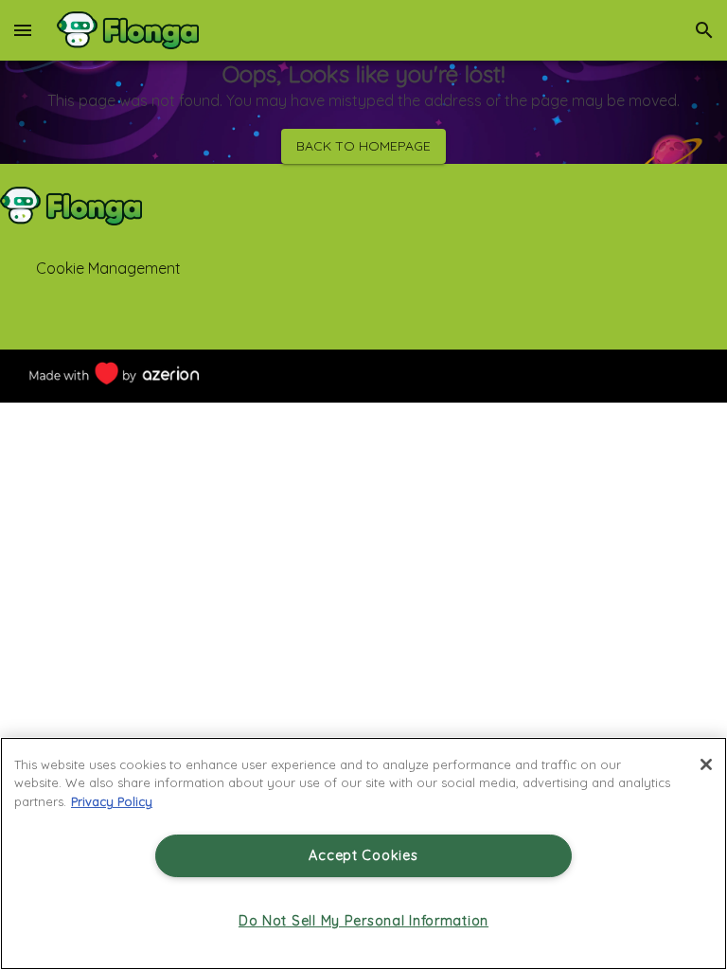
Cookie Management (108, 268)
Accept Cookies (363, 855)
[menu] (23, 30)
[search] (704, 30)
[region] (363, 853)
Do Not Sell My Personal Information (363, 920)
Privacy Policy (111, 801)
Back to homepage (363, 145)
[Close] (706, 764)
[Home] (128, 30)
